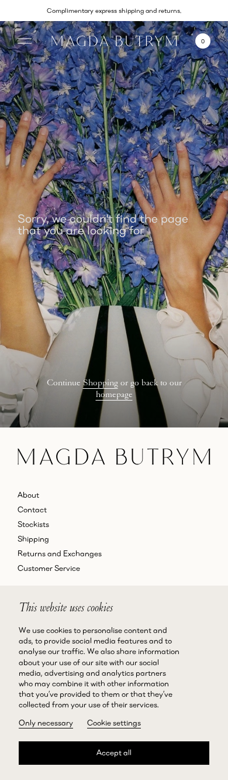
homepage (114, 394)
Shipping (33, 538)
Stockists (33, 524)
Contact (32, 509)
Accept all (114, 752)
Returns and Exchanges (60, 553)
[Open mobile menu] (25, 41)
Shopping (100, 382)
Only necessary (46, 722)
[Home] (114, 41)
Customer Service (49, 568)
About (28, 495)
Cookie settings (114, 722)
